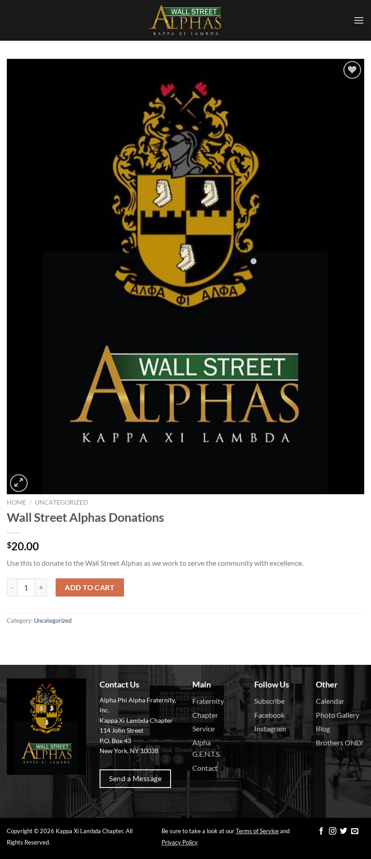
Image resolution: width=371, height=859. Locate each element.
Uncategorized (61, 502)
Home (16, 502)
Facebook (269, 715)
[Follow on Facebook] (321, 831)
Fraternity (208, 701)
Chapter (205, 715)
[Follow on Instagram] (332, 831)
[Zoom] (19, 483)
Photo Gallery (337, 715)
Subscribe (269, 701)
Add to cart (89, 587)
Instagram (270, 728)
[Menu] (358, 20)
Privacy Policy (180, 842)
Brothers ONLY (339, 742)
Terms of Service (257, 831)
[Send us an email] (354, 831)
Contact (205, 768)
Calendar (330, 701)
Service (203, 728)
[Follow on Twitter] (343, 831)
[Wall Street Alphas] (185, 20)
